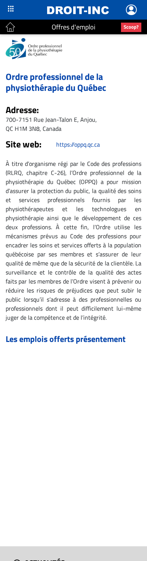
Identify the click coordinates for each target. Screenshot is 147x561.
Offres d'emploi (73, 27)
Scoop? (131, 27)
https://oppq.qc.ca (78, 144)
